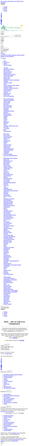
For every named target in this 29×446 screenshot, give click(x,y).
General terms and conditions (10, 402)
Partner (5, 382)
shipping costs (15, 433)
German (5, 6)
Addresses (14, 55)
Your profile (8, 55)
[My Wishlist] (1, 44)
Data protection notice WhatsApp (11, 395)
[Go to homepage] (12, 30)
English (5, 8)
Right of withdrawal (8, 399)
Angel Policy (7, 384)
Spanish (5, 10)
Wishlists (3, 56)
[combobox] (7, 36)
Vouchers (22, 55)
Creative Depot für (8, 381)
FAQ (5, 385)
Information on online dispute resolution (13, 374)
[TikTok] (1, 17)
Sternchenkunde (7, 386)
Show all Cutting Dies (9, 96)
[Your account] (2, 46)
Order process (7, 397)
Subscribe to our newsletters (7, 411)
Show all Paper (7, 131)
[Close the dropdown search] (19, 36)
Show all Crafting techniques (10, 155)
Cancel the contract (8, 429)
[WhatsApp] (1, 18)
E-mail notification (9, 56)
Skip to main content (6, 1)
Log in (2, 52)
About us (6, 380)
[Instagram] (1, 14)
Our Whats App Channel (9, 388)
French (5, 9)
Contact (5, 378)
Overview (3, 55)
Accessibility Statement (9, 398)
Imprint (5, 403)
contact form (9, 353)
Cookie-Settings (7, 394)
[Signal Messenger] (1, 20)
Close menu (5, 49)
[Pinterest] (1, 16)
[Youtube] (1, 21)
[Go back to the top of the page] (2, 443)
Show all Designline (8, 274)
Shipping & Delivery (8, 376)
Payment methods (8, 377)
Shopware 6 (15, 441)
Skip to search (14, 1)
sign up (3, 53)
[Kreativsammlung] (1, 24)
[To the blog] (1, 22)
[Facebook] (1, 13)
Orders (18, 55)
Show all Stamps (7, 65)
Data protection (7, 401)
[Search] (16, 36)
